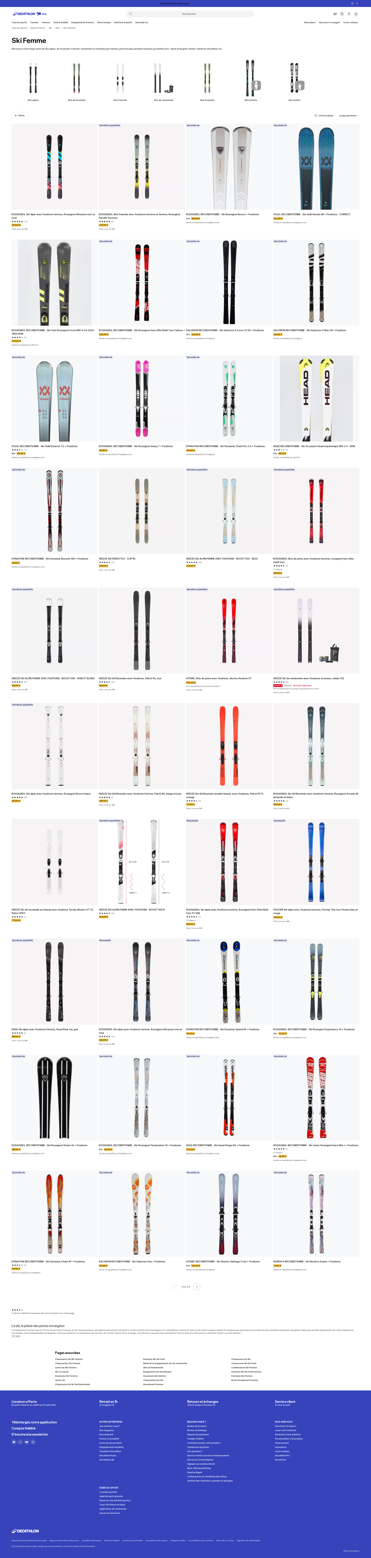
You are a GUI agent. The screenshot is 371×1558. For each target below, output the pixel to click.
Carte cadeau (350, 22)
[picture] (55, 167)
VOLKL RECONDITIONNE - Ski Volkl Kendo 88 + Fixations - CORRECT (312, 214)
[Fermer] (357, 3)
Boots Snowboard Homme (244, 1380)
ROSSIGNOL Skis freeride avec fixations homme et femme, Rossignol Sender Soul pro (139, 216)
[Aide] (342, 13)
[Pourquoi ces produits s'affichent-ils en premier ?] (315, 115)
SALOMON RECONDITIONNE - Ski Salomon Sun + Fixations (132, 1261)
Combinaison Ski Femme (244, 1367)
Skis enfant (294, 100)
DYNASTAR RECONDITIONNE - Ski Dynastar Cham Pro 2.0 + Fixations (225, 446)
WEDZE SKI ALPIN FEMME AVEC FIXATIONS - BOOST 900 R (132, 909)
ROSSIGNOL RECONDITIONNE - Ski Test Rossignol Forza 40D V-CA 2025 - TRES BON (53, 332)
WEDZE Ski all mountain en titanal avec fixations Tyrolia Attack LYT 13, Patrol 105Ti (52, 911)
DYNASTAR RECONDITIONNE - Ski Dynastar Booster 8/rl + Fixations (50, 558)
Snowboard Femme (153, 1384)
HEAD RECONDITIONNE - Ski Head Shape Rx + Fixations (218, 1145)
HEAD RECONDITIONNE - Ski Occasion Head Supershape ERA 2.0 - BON (314, 446)
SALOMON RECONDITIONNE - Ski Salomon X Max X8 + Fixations (309, 330)
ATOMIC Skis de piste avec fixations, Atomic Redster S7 (218, 678)
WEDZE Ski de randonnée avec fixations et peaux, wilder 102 (308, 678)
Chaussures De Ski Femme (69, 1359)
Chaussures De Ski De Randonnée (72, 1384)
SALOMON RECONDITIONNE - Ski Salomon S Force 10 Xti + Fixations (225, 330)
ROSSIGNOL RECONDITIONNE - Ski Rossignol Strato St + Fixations (49, 1145)
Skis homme (250, 100)
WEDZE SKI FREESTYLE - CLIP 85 (117, 558)
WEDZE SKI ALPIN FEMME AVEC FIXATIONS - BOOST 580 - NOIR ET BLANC (53, 678)
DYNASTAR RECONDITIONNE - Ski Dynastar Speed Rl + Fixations (222, 1029)
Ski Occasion (62, 1371)
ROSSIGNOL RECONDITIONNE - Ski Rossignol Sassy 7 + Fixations (136, 446)
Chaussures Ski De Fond (243, 1363)
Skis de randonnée (163, 100)
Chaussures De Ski (241, 1359)
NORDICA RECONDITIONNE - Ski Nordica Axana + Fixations (306, 1261)
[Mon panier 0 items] (355, 13)
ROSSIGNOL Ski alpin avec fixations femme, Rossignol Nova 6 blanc (51, 793)
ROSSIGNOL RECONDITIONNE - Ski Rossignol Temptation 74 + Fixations (140, 1145)
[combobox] (349, 115)
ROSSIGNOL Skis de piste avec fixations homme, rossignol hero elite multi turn (313, 560)
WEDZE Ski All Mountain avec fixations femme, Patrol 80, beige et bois (140, 793)
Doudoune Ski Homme (154, 1376)
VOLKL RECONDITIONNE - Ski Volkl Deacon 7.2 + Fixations (45, 446)
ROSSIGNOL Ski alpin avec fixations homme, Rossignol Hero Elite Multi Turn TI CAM (227, 911)
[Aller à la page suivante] (196, 1286)
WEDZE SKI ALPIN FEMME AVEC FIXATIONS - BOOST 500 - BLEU (222, 558)
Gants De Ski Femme (66, 1367)
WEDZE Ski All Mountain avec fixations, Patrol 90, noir (130, 678)
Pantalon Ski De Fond (154, 1359)
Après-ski (60, 1380)
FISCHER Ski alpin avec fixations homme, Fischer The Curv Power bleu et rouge (315, 911)
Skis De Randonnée (153, 1367)
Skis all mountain (77, 100)
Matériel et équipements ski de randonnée (165, 1363)
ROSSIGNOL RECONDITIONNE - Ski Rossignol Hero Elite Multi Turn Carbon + (142, 330)
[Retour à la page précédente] (174, 1286)
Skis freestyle (207, 100)
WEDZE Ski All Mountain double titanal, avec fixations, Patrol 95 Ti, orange (225, 795)
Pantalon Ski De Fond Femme (246, 1371)
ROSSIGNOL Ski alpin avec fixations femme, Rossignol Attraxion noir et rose (53, 216)
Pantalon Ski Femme (241, 1376)
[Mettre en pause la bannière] (352, 3)
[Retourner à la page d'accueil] (30, 14)
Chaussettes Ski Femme (67, 1363)
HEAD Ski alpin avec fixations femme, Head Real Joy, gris (45, 1029)
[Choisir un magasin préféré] (335, 13)
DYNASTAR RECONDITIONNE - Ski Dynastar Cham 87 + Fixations (48, 1261)
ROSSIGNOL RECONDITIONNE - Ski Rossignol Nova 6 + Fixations (222, 214)
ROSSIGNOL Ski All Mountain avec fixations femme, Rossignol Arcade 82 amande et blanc (315, 795)
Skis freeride (120, 100)
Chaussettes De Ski (153, 1380)
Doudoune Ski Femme (66, 1376)
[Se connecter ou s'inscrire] (348, 13)
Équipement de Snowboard (157, 1371)
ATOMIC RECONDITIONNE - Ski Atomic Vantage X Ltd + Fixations (223, 1261)
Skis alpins (33, 100)
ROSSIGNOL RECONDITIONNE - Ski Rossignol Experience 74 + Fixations (314, 1029)
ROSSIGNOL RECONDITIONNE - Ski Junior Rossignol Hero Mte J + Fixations (315, 1145)
